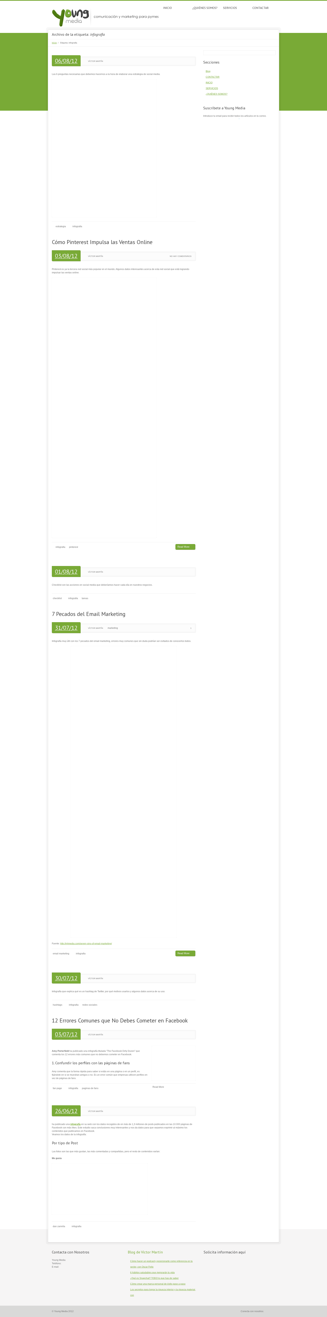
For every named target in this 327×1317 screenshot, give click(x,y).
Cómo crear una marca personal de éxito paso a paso (157, 1284)
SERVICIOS (230, 8)
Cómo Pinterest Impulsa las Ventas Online (102, 242)
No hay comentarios (181, 256)
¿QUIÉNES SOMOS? (204, 8)
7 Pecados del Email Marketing (88, 613)
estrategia (61, 226)
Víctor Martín (95, 61)
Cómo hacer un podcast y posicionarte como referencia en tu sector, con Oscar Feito (161, 1264)
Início (54, 43)
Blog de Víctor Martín (145, 1252)
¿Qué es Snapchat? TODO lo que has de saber (154, 1278)
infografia (77, 226)
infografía (75, 1124)
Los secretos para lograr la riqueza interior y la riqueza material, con (163, 1292)
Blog (208, 71)
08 (66, 60)
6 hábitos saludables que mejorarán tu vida (152, 1272)
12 (74, 60)
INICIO (167, 8)
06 (58, 60)
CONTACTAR (260, 8)
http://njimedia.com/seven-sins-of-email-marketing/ (86, 943)
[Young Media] (106, 17)
